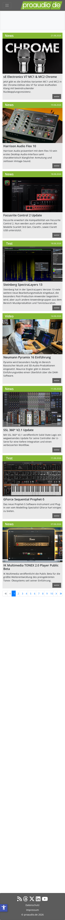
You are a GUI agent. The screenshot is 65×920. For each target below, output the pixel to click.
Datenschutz (33, 905)
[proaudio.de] (41, 5)
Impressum (32, 909)
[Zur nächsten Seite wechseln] (55, 593)
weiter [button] (56, 96)
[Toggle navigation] (7, 6)
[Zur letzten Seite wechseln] (60, 593)
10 (51, 593)
